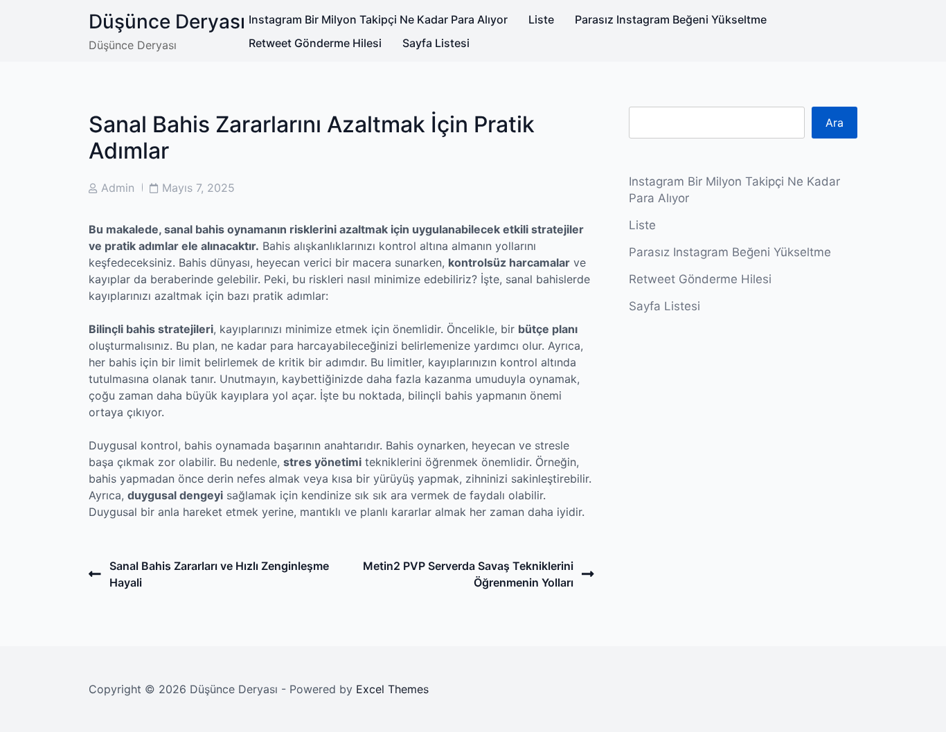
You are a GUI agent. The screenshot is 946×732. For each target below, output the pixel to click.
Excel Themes (392, 689)
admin (117, 188)
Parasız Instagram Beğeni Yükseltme (671, 19)
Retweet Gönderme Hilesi (315, 43)
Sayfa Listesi (436, 43)
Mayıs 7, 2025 (198, 188)
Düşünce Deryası (167, 21)
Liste (541, 19)
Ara (834, 123)
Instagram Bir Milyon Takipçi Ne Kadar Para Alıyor (378, 19)
